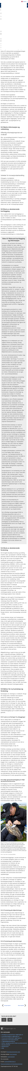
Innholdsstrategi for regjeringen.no (10, 1036)
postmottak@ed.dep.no (10, 1061)
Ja (4, 1019)
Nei (10, 1019)
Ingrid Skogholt (11, 1056)
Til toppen (15, 1011)
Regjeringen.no (10, 1028)
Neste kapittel (21, 1005)
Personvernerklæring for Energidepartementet (11, 1064)
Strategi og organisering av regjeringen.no (12, 1034)
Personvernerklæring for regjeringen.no (12, 1038)
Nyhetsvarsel (5, 1046)
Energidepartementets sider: (13, 1051)
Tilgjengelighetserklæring (8, 1041)
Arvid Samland (13, 1054)
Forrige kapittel (7, 1005)
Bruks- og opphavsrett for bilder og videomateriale (14, 1043)
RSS (3, 1048)
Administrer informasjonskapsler (10, 1039)
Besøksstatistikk (6, 1044)
